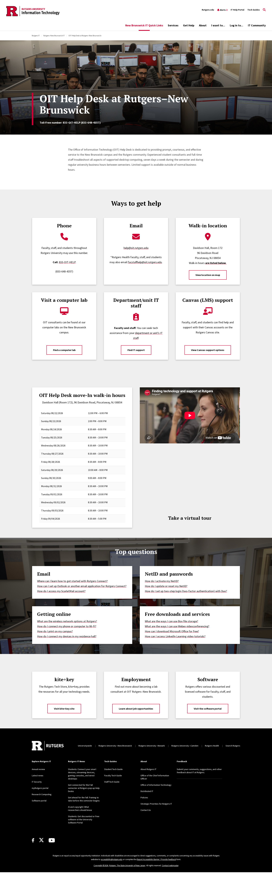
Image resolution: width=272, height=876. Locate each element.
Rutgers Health (212, 745)
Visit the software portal (208, 708)
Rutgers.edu (208, 9)
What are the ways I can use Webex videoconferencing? (177, 626)
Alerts (223, 9)
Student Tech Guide (113, 769)
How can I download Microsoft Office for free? (172, 631)
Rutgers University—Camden (184, 745)
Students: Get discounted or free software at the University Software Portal (83, 819)
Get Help (188, 25)
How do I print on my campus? (55, 631)
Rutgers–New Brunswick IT (54, 35)
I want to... (218, 25)
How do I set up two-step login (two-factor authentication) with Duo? (186, 591)
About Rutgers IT (148, 769)
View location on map (208, 275)
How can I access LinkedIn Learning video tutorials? (175, 636)
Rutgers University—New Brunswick (115, 745)
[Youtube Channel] (52, 840)
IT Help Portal (237, 9)
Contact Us (146, 810)
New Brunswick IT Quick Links (144, 25)
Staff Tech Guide (111, 781)
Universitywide (85, 745)
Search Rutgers (233, 745)
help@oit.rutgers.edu (136, 248)
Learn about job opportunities (136, 708)
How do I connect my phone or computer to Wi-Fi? (66, 626)
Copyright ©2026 (101, 865)
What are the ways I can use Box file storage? (171, 621)
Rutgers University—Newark (152, 745)
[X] (41, 840)
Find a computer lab (64, 350)
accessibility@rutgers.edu (111, 859)
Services (173, 25)
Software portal (39, 800)
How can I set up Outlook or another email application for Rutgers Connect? (81, 586)
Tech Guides (253, 9)
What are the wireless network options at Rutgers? (67, 621)
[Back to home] (48, 745)
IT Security (37, 781)
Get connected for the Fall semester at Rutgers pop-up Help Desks (84, 788)
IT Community (257, 25)
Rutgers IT (36, 35)
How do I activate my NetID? (162, 581)
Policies (144, 797)
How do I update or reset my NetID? (166, 586)
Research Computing (41, 794)
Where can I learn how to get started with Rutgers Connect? (72, 581)
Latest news (37, 775)
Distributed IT (147, 791)
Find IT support (136, 350)
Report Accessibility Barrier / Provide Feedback (156, 859)
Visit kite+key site (64, 708)
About (203, 25)
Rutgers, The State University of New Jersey (127, 865)
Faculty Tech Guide (113, 775)
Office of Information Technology (156, 785)
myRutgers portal (40, 788)
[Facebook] (33, 840)
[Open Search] (264, 10)
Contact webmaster (170, 865)
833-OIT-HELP (67, 262)
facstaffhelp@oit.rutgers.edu (145, 262)
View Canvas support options (207, 350)
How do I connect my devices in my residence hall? (66, 636)
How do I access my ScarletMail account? (61, 591)
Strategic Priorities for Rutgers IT (156, 803)
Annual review (38, 769)
